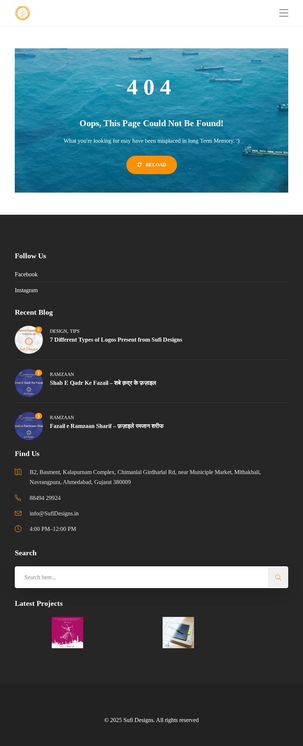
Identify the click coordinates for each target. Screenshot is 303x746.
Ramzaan (62, 374)
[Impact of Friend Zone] (215, 632)
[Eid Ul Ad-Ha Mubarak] (104, 632)
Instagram (26, 290)
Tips (74, 331)
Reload (155, 164)
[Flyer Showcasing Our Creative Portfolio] (30, 632)
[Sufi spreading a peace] (141, 632)
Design (58, 331)
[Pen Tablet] (178, 632)
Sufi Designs (138, 720)
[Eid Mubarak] (67, 632)
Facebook (26, 274)
